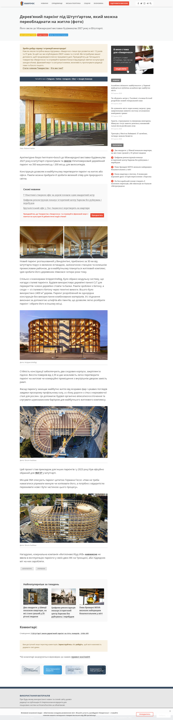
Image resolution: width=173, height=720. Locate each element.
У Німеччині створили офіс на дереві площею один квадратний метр (59, 195)
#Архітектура (27, 568)
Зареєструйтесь (65, 644)
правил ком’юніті (80, 656)
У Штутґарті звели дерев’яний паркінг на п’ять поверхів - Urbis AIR (60, 633)
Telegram (51, 79)
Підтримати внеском (119, 3)
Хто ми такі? (57, 68)
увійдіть (79, 644)
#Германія (41, 568)
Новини (44, 3)
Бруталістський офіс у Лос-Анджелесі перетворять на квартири (56, 208)
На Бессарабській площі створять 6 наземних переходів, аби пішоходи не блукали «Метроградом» (131, 183)
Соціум (87, 3)
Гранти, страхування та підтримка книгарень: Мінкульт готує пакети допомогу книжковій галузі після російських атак (131, 123)
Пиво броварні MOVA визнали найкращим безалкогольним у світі (91, 610)
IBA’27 (38, 472)
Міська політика (73, 3)
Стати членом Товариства (36, 68)
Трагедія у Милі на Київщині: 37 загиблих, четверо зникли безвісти (129, 134)
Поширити (66, 7)
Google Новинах (85, 79)
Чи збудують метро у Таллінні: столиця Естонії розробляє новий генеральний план (131, 99)
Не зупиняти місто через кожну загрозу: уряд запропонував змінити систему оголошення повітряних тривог (131, 110)
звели (67, 161)
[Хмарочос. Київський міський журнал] (27, 3)
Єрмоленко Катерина (60, 35)
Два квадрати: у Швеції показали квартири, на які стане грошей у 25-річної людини (131, 151)
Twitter (58, 79)
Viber (74, 79)
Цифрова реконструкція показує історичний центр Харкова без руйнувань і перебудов (130, 160)
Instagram (66, 79)
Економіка (98, 3)
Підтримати (109, 7)
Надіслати (94, 7)
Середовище (57, 3)
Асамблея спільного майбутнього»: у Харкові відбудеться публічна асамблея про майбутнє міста (130, 88)
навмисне (91, 554)
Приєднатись (97, 215)
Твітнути (80, 7)
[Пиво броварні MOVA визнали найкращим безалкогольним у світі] (91, 597)
